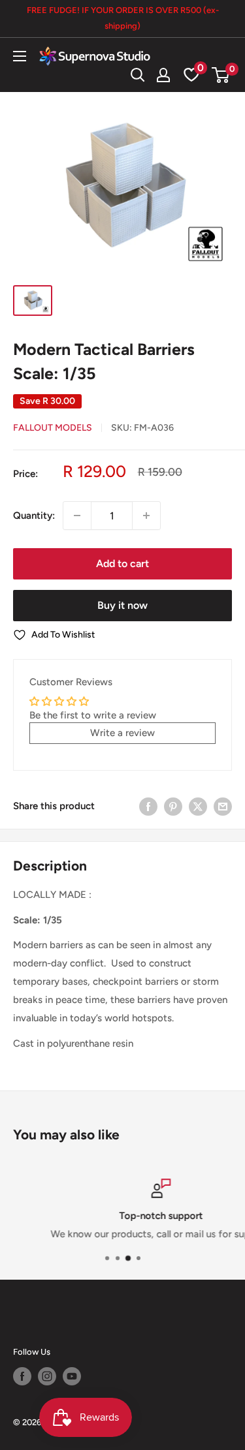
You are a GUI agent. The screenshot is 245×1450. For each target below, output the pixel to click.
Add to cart (122, 563)
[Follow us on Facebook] (22, 1376)
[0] (221, 75)
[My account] (163, 75)
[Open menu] (19, 56)
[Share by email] (223, 806)
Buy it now (122, 605)
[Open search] (138, 75)
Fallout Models (52, 427)
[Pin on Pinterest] (173, 806)
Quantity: (34, 515)
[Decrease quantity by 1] (77, 515)
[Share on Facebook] (148, 806)
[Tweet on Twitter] (198, 806)
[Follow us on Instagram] (47, 1376)
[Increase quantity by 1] (146, 515)
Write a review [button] (122, 733)
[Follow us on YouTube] (72, 1376)
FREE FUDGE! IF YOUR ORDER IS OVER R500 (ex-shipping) (123, 18)
